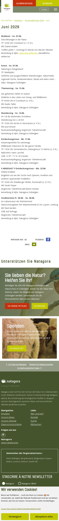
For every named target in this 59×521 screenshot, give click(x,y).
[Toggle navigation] (55, 9)
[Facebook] (3, 435)
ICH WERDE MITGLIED (17, 306)
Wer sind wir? (37, 413)
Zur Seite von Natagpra (17, 364)
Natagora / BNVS (29, 483)
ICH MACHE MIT (17, 348)
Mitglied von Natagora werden (41, 364)
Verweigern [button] (15, 516)
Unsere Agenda (8, 420)
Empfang (5, 413)
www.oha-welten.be (28, 53)
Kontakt (34, 417)
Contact (44, 9)
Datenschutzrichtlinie (11, 424)
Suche (34, 420)
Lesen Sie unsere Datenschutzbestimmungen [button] (21, 508)
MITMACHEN (39, 306)
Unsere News (7, 417)
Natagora (10, 483)
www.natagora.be (9, 442)
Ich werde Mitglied (24, 3)
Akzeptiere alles (44, 516)
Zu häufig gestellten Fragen (28, 368)
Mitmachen (47, 3)
